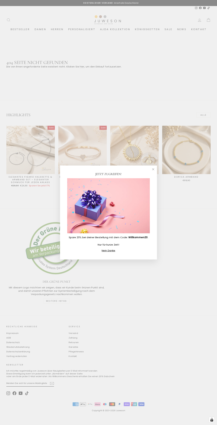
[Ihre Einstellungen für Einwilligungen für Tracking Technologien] (211, 419)
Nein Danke (108, 250)
